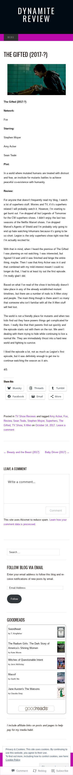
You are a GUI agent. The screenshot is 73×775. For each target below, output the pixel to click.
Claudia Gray (17, 693)
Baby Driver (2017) (57, 452)
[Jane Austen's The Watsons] (61, 692)
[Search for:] (65, 37)
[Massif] (61, 677)
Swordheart (14, 629)
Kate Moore (16, 652)
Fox (65, 416)
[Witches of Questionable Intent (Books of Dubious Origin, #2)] (61, 663)
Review (8, 420)
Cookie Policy (13, 760)
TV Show (17, 425)
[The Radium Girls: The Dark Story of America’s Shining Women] (61, 646)
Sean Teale (19, 420)
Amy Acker (56, 416)
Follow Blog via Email (25, 567)
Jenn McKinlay (17, 664)
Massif (12, 674)
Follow (14, 598)
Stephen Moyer (35, 420)
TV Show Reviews (25, 416)
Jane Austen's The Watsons (24, 688)
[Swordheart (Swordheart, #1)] (61, 632)
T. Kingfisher (16, 633)
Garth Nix (15, 679)
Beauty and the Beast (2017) (21, 452)
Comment (56, 510)
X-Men (27, 425)
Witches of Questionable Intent (25, 659)
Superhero (51, 420)
